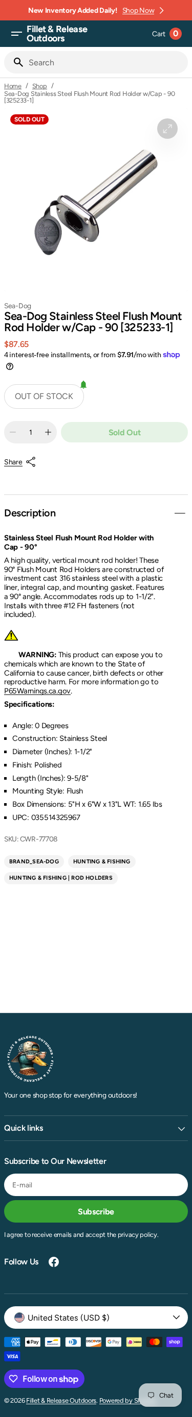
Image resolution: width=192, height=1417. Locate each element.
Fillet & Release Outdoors (61, 1400)
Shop (39, 86)
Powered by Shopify (127, 1400)
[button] (16, 33)
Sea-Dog (17, 306)
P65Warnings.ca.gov (37, 690)
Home (13, 86)
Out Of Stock (44, 396)
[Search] (14, 62)
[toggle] (180, 513)
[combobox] (106, 62)
